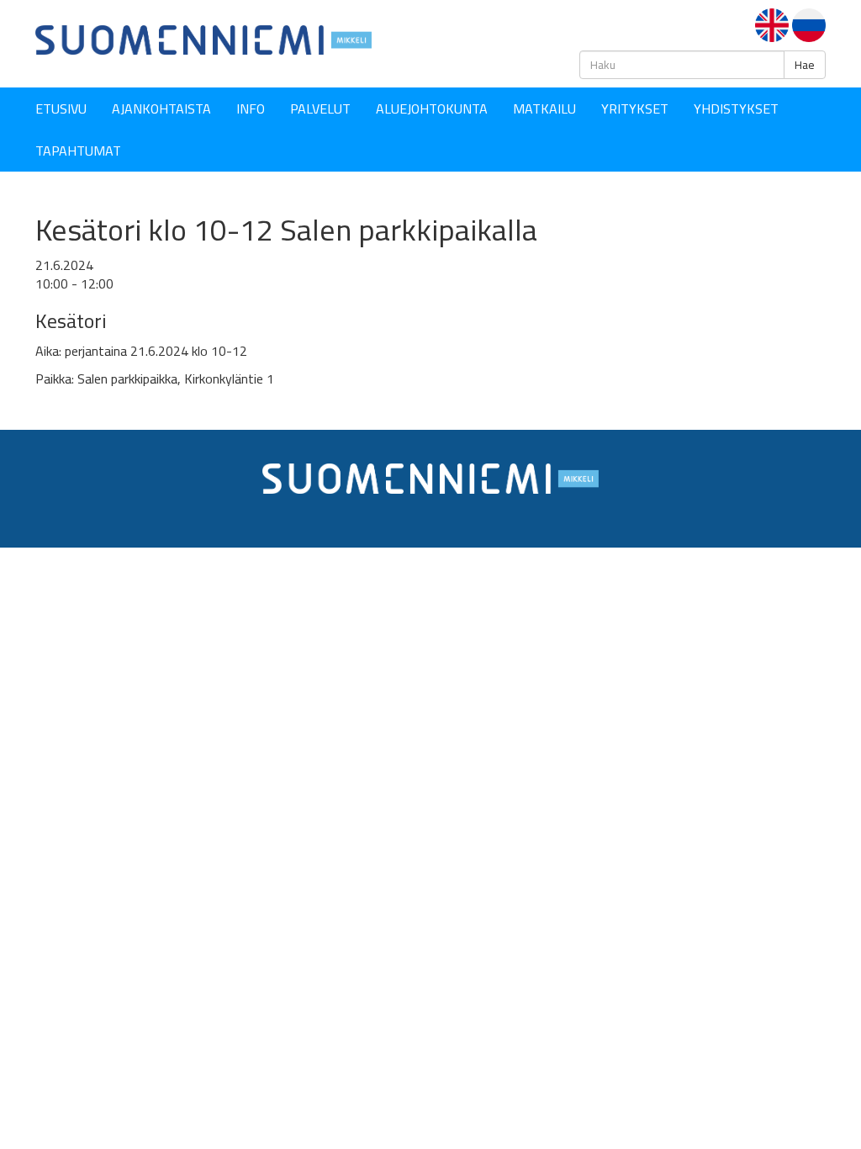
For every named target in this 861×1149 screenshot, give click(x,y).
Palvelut (320, 108)
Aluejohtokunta (432, 108)
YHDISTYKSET (736, 108)
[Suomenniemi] (203, 38)
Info (250, 108)
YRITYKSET (634, 108)
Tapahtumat (78, 150)
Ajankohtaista (161, 108)
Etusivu (61, 108)
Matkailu (544, 108)
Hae (805, 65)
